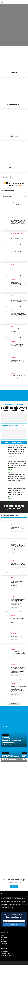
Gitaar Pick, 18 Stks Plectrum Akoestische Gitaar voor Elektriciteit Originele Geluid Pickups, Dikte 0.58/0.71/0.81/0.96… (17, 347)
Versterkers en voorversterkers (15, 445)
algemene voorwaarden (7, 953)
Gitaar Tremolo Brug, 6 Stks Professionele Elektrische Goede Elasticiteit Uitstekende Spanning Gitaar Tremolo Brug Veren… (18, 299)
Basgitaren (10, 459)
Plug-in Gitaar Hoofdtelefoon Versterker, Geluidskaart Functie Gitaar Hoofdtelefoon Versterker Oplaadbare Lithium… (16, 492)
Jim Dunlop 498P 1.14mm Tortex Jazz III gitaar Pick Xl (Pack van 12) (18, 268)
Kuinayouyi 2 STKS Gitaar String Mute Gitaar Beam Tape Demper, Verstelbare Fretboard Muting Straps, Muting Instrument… (18, 315)
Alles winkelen (4, 937)
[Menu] (1, 2)
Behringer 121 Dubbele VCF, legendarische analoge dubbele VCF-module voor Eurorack (18, 237)
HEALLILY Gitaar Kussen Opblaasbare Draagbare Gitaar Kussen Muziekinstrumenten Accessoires (17, 582)
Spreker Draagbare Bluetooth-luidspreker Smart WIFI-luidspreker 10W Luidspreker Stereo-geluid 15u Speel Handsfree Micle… (18, 602)
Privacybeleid (4, 951)
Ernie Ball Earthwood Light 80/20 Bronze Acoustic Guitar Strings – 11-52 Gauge (18, 529)
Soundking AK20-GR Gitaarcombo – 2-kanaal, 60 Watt (17, 361)
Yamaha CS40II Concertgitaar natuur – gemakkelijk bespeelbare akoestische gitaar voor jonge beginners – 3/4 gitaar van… (18, 689)
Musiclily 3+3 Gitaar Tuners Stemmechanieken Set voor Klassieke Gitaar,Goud (18, 565)
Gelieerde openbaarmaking (8, 955)
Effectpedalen (11, 472)
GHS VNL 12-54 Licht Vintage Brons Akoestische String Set (18, 652)
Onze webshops (5, 943)
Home (2, 935)
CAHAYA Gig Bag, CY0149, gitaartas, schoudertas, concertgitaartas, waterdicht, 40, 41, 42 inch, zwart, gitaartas (18, 284)
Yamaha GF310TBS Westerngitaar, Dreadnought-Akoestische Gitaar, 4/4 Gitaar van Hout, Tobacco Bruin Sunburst (18, 546)
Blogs (2, 939)
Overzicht (3, 945)
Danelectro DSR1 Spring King (17, 204)
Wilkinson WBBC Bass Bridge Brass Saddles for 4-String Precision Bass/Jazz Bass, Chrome (17, 620)
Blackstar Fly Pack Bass (16, 636)
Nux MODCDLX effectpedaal (17, 251)
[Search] (25, 2)
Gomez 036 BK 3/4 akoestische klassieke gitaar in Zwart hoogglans (18, 330)
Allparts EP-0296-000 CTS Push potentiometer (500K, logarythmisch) (18, 377)
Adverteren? (4, 941)
